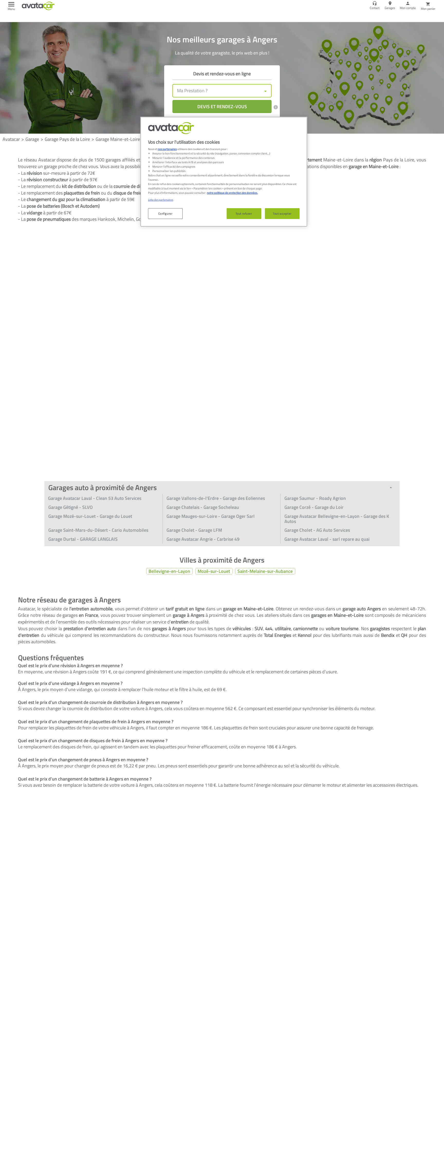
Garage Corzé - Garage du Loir (314, 507)
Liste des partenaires (160, 199)
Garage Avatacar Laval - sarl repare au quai (326, 539)
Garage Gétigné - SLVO (70, 507)
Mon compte (408, 7)
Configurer (165, 213)
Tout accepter (282, 213)
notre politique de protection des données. (232, 192)
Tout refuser (244, 213)
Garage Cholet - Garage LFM (194, 530)
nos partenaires (167, 149)
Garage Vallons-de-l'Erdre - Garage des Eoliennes (215, 498)
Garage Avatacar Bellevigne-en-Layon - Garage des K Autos (336, 519)
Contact (375, 7)
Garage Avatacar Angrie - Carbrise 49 (202, 539)
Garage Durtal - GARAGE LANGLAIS (83, 539)
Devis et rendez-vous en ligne (222, 73)
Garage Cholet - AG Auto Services (317, 530)
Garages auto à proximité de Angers (102, 487)
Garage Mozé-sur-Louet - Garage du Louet (90, 516)
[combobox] (222, 90)
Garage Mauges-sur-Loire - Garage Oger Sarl (210, 516)
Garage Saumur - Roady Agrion (315, 498)
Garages (390, 7)
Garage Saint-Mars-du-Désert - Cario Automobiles (98, 530)
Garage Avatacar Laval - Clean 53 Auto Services (94, 498)
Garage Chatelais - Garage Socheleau (202, 507)
